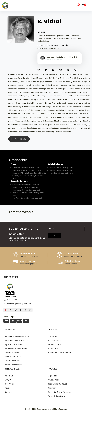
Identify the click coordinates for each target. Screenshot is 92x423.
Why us (8, 380)
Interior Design (54, 344)
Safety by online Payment (59, 392)
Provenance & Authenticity (17, 336)
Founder (8, 388)
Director (8, 392)
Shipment (52, 388)
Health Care (53, 348)
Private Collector (55, 340)
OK (54, 235)
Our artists (9, 384)
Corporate (52, 336)
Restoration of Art (13, 356)
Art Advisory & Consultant (16, 340)
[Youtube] (63, 69)
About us (9, 376)
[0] (76, 5)
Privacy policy (54, 380)
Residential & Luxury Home (59, 352)
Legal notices (53, 376)
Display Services (12, 352)
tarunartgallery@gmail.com (19, 304)
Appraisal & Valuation (14, 344)
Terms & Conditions (56, 396)
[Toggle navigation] (88, 5)
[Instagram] (78, 69)
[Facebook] (41, 69)
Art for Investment (13, 364)
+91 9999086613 (13, 299)
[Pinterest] (70, 69)
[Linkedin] (55, 69)
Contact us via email (54, 60)
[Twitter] (48, 69)
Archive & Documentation (16, 348)
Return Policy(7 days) (57, 384)
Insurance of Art (12, 360)
